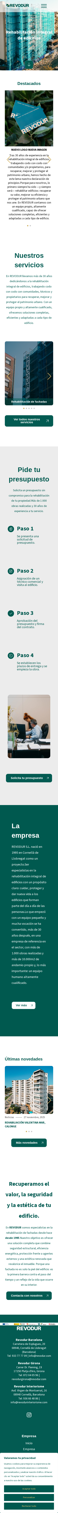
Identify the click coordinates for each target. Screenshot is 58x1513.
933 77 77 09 (19, 1356)
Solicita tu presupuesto (27, 778)
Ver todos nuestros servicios (27, 421)
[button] (8, 159)
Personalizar (29, 1497)
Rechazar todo (29, 1506)
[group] (29, 156)
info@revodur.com (40, 1356)
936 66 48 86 (30, 1399)
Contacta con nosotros (27, 1295)
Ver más (21, 1005)
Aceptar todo (29, 1488)
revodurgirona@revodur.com (29, 1379)
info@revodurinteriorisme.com (29, 1402)
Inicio (29, 1443)
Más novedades (27, 1142)
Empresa (29, 1449)
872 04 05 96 (30, 1375)
